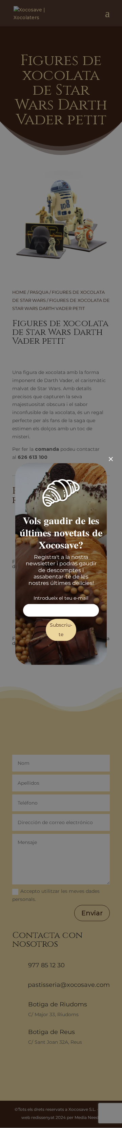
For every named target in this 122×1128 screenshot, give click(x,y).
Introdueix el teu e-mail (61, 598)
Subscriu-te (61, 630)
